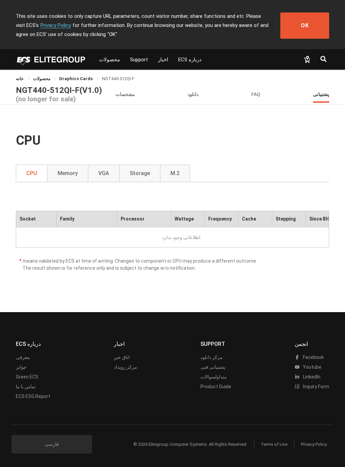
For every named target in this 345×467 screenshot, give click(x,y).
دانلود (193, 94)
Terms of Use (274, 444)
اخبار (163, 60)
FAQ (255, 94)
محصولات (109, 60)
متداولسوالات (213, 376)
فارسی (52, 444)
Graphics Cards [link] (76, 78)
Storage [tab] (140, 173)
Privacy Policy (55, 25)
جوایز (21, 367)
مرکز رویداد (125, 367)
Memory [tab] (68, 173)
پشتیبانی (321, 94)
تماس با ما (26, 386)
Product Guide (215, 386)
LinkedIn (311, 376)
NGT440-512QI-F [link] (118, 78)
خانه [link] (20, 78)
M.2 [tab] (175, 173)
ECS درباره (189, 60)
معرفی (23, 357)
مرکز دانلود (211, 357)
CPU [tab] (31, 173)
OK (305, 25)
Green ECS (27, 376)
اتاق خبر (122, 357)
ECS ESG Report (33, 396)
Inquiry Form (315, 386)
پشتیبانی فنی (212, 367)
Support (139, 60)
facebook (313, 357)
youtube (311, 367)
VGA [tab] (103, 173)
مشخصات (125, 94)
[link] (42, 78)
